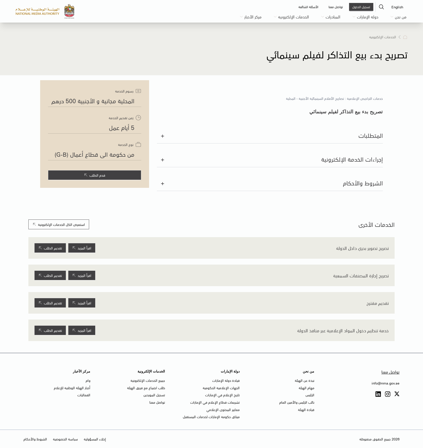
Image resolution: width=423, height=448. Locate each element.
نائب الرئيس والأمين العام (296, 402)
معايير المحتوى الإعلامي (223, 409)
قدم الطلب (97, 175)
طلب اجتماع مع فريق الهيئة (146, 387)
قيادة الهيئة (306, 409)
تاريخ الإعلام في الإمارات (222, 395)
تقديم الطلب (53, 248)
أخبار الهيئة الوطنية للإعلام (72, 387)
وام (88, 380)
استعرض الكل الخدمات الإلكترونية (61, 224)
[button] (381, 7)
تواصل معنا (390, 372)
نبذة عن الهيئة (304, 380)
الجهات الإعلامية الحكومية (221, 387)
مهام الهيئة (306, 387)
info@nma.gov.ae (386, 383)
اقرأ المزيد (84, 248)
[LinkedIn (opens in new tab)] (378, 394)
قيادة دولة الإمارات (226, 380)
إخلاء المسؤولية (95, 438)
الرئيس (310, 395)
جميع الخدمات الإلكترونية (147, 380)
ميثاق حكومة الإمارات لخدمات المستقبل (211, 416)
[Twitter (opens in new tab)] (397, 394)
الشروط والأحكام (35, 438)
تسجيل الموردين (154, 395)
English (397, 7)
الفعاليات (83, 395)
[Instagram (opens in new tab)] (387, 394)
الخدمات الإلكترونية (382, 37)
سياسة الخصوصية (65, 438)
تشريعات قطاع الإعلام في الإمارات (215, 402)
